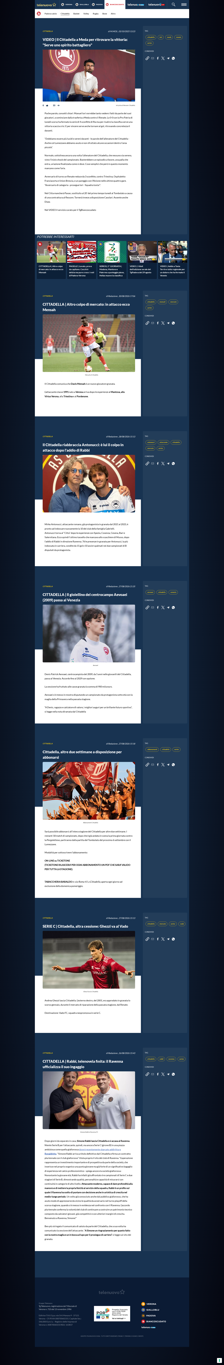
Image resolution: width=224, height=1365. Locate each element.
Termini (127, 1336)
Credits (140, 1336)
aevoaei (150, 592)
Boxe (104, 13)
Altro (113, 13)
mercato (173, 302)
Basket (76, 13)
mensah (162, 302)
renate (178, 37)
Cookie (134, 1336)
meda (169, 37)
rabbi (161, 1059)
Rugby (96, 13)
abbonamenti (152, 749)
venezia (173, 592)
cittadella (151, 37)
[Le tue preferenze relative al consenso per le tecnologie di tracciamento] (219, 1360)
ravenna (171, 1059)
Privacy (121, 1336)
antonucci (151, 442)
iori (160, 37)
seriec (149, 43)
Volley (86, 13)
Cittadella (65, 13)
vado (182, 924)
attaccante (163, 442)
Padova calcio (51, 13)
